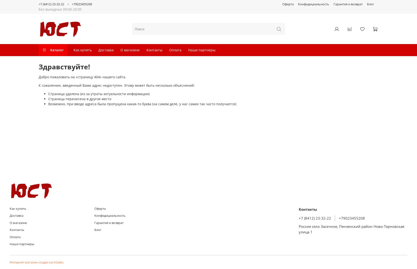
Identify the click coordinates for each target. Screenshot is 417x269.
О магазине (130, 50)
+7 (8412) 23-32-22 (51, 4)
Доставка (106, 50)
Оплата (175, 50)
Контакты (154, 50)
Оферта (288, 4)
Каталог (57, 50)
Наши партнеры (201, 50)
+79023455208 (82, 4)
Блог (370, 4)
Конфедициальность (313, 4)
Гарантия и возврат (348, 4)
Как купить (83, 50)
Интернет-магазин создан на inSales (36, 262)
